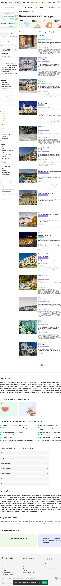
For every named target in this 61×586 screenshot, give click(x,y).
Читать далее (50, 53)
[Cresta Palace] (28, 349)
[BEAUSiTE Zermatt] (28, 134)
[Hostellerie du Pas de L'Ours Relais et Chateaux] (28, 176)
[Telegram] (49, 559)
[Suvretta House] (28, 154)
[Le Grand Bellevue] (28, 64)
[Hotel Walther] (28, 86)
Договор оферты (29, 578)
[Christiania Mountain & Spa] (28, 240)
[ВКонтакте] (45, 559)
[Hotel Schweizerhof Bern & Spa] (28, 198)
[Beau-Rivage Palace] (28, 261)
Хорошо (44, 582)
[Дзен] (47, 559)
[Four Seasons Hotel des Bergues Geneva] (28, 220)
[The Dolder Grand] (28, 305)
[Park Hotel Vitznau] (28, 108)
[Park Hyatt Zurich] (28, 327)
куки (21, 582)
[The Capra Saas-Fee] (28, 43)
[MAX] (52, 559)
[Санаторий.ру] (7, 3)
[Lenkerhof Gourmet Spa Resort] (28, 283)
